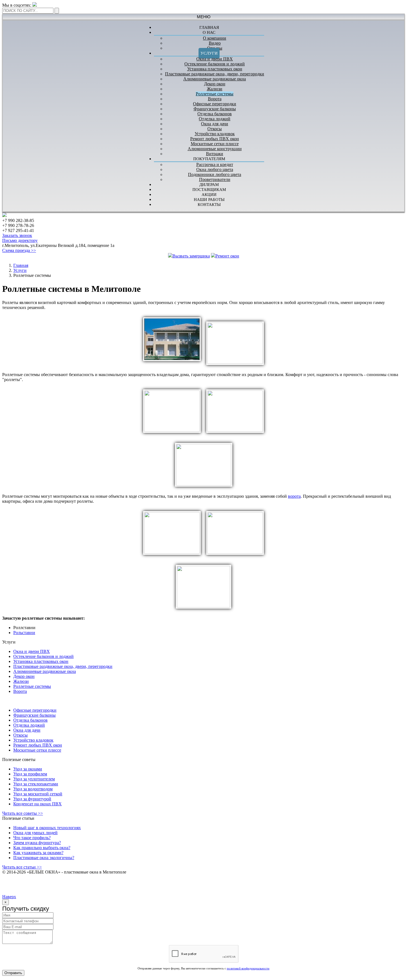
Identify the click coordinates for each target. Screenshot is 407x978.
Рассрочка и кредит (214, 164)
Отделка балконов (214, 113)
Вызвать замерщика (191, 256)
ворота (294, 496)
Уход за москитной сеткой (37, 793)
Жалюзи (214, 88)
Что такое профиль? (32, 837)
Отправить (13, 973)
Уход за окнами (27, 769)
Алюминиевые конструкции (215, 148)
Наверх (9, 896)
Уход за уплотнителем (34, 779)
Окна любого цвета (214, 169)
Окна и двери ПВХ (214, 59)
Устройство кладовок (215, 133)
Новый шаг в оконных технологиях (47, 827)
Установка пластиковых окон (214, 69)
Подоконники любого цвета (214, 174)
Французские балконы (215, 108)
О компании (214, 38)
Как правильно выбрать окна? (41, 847)
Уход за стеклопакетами (35, 784)
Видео (215, 43)
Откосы (214, 128)
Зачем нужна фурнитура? (37, 842)
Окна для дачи (214, 123)
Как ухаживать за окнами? (38, 852)
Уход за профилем (30, 774)
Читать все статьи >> (22, 867)
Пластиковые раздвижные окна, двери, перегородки (214, 74)
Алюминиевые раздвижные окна (214, 78)
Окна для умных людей (35, 832)
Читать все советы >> (22, 813)
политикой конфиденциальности (248, 968)
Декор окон (214, 83)
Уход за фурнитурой (32, 798)
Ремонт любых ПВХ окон (214, 138)
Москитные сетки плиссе (215, 143)
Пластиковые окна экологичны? (43, 857)
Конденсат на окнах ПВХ (37, 803)
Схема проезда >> (19, 250)
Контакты (209, 204)
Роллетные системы (214, 93)
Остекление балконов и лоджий (214, 64)
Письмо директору (20, 240)
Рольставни (24, 632)
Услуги (209, 53)
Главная (20, 265)
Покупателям (209, 159)
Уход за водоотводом (33, 789)
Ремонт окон (227, 256)
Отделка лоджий (214, 118)
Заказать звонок (17, 235)
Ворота (214, 98)
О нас (209, 32)
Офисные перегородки (214, 103)
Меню (203, 16)
